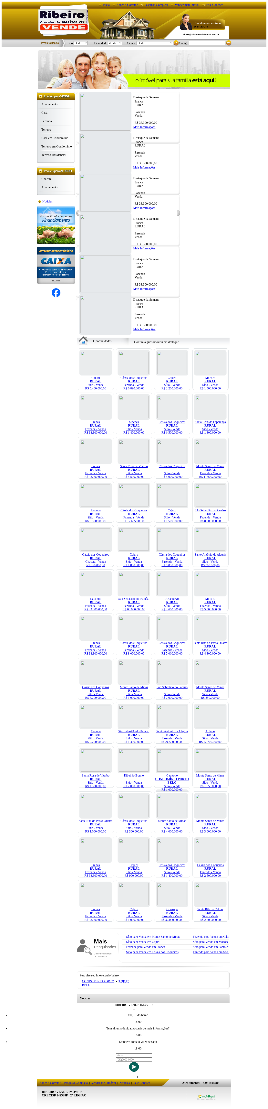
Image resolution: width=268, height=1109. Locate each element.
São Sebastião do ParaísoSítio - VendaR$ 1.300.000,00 (133, 737)
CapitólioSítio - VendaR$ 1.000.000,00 (172, 782)
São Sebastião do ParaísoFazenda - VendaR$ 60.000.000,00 (133, 604)
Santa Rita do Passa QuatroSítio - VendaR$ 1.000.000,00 (95, 826)
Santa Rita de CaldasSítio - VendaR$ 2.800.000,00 (210, 914)
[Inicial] (63, 30)
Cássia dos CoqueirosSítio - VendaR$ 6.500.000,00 (172, 427)
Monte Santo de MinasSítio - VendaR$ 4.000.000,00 (172, 826)
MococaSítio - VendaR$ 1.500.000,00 (210, 383)
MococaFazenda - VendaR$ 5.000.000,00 (210, 604)
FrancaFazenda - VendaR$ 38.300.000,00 (95, 427)
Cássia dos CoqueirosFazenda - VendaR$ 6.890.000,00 (133, 383)
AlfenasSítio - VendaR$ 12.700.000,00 (210, 737)
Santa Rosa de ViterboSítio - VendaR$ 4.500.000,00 (134, 471)
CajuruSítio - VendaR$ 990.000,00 (134, 870)
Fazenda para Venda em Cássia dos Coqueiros (221, 936)
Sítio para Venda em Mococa (211, 941)
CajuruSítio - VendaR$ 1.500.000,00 (171, 516)
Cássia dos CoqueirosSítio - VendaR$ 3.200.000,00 (95, 692)
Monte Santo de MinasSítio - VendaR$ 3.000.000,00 (210, 826)
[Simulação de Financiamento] (56, 243)
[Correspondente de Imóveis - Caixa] (56, 282)
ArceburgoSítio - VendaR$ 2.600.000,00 (171, 604)
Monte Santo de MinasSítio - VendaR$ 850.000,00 (210, 692)
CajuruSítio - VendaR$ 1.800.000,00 (133, 560)
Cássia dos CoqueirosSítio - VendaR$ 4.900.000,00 (172, 471)
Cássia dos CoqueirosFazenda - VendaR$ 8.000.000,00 (133, 648)
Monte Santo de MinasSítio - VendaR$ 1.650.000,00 (210, 781)
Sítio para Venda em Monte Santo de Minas (153, 936)
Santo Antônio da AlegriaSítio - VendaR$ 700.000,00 (210, 560)
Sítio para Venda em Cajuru (143, 941)
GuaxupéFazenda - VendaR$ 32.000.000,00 (172, 914)
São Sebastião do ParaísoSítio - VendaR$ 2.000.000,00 (172, 692)
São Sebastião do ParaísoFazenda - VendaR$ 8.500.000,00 (210, 516)
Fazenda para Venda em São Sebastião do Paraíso (223, 952)
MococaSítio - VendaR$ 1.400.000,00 (133, 427)
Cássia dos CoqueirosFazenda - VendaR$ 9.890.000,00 (172, 560)
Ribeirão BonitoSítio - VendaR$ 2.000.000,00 (133, 781)
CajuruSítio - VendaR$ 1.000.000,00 (133, 914)
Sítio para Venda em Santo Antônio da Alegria (221, 947)
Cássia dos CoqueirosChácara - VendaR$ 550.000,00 (95, 560)
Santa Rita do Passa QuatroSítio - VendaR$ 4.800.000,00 (210, 648)
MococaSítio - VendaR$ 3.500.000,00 (95, 516)
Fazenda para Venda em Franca (145, 947)
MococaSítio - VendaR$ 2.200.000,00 (95, 737)
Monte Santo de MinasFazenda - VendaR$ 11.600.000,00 (210, 471)
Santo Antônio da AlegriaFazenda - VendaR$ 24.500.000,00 (172, 737)
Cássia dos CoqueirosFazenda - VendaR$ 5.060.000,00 (172, 648)
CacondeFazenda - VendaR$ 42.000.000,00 (95, 604)
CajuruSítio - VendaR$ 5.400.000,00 (95, 383)
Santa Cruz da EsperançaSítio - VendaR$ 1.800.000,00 (210, 427)
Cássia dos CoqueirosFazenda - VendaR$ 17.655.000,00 (133, 516)
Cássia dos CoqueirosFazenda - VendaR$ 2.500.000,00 (210, 870)
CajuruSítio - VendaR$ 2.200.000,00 (171, 383)
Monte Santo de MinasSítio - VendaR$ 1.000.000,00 (134, 692)
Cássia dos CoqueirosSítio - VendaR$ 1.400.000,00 (172, 870)
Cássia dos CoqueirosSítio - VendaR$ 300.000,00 (133, 826)
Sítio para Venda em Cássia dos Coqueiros (152, 952)
